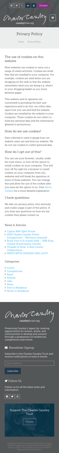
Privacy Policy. (28, 447)
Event (10, 274)
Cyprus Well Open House (21, 231)
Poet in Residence (17, 287)
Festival (11, 278)
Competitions (14, 271)
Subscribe (12, 371)
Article (10, 268)
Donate (43, 5)
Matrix (39, 449)
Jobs (9, 281)
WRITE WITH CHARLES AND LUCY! (27, 253)
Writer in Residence (18, 291)
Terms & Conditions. (42, 447)
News (10, 284)
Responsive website (25, 449)
